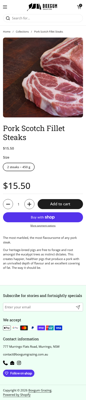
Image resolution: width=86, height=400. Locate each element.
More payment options (43, 225)
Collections (22, 31)
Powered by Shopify (17, 395)
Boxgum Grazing (39, 390)
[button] (79, 7)
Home (6, 31)
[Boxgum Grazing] (42, 7)
